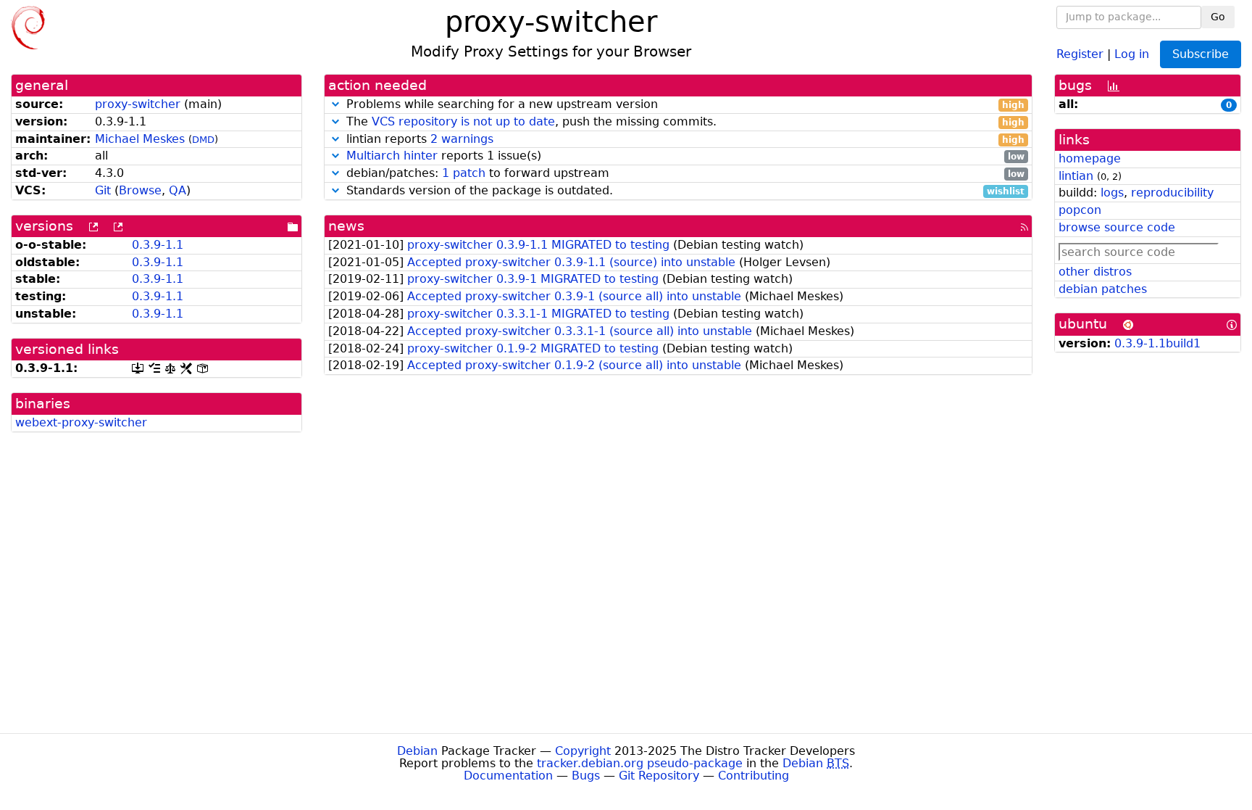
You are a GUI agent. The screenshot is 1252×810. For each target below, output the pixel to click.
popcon (1080, 210)
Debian (417, 751)
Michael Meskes (140, 139)
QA (177, 190)
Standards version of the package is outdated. (683, 191)
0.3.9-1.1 (157, 245)
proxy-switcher (137, 104)
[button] (335, 104)
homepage (1090, 158)
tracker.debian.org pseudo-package (640, 763)
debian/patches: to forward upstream (683, 174)
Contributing (753, 775)
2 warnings (461, 139)
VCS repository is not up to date (463, 121)
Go (1218, 16)
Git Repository (659, 775)
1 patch (463, 173)
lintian (1076, 176)
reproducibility (1172, 192)
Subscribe (1200, 54)
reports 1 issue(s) (685, 156)
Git (103, 190)
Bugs (586, 775)
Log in (1131, 53)
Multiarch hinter (392, 155)
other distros (1095, 271)
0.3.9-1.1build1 (1157, 343)
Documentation (508, 775)
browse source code (1117, 227)
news (346, 226)
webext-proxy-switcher (81, 422)
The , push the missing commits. (683, 122)
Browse (140, 190)
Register (1079, 53)
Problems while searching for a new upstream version (683, 105)
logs (1112, 192)
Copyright (583, 751)
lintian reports (683, 139)
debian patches (1103, 289)
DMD (203, 139)
